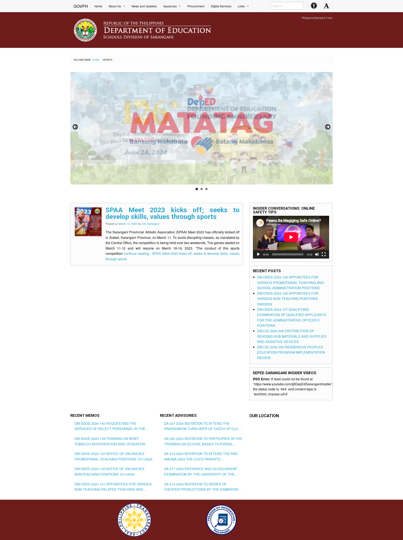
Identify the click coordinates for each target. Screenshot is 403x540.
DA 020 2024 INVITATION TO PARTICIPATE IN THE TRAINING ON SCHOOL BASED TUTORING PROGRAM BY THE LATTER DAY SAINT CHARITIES (203, 441)
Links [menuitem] (241, 6)
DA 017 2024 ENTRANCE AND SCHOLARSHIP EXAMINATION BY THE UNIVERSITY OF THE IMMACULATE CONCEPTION (200, 471)
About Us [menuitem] (115, 6)
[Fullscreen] (324, 254)
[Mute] (317, 254)
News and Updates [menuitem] (144, 6)
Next (327, 127)
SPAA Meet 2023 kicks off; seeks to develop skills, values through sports (172, 213)
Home (95, 59)
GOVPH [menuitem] (80, 6)
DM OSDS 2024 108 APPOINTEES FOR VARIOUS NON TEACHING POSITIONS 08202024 (287, 298)
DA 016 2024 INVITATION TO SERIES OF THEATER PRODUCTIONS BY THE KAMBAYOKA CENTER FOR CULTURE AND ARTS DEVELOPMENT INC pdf (202, 487)
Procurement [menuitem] (195, 6)
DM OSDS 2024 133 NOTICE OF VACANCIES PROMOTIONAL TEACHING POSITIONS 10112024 (113, 456)
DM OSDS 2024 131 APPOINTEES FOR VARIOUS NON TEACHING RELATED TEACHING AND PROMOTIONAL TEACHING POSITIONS (113, 487)
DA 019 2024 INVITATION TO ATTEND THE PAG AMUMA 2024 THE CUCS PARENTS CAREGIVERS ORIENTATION (200, 456)
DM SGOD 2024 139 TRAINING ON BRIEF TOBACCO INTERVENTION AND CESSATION (110, 441)
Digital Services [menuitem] (221, 6)
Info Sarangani (150, 224)
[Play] (258, 254)
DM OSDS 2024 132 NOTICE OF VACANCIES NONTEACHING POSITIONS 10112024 (109, 471)
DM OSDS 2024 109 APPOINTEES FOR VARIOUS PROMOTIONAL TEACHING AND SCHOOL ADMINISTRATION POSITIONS (290, 282)
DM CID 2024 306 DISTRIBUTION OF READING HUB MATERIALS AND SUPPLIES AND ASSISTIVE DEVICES (291, 336)
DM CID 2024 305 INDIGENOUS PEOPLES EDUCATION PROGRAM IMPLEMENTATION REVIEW (291, 352)
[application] (291, 237)
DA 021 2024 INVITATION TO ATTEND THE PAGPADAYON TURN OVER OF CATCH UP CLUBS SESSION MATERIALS (203, 426)
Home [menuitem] (98, 6)
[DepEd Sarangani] (146, 30)
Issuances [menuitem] (170, 6)
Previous (75, 127)
